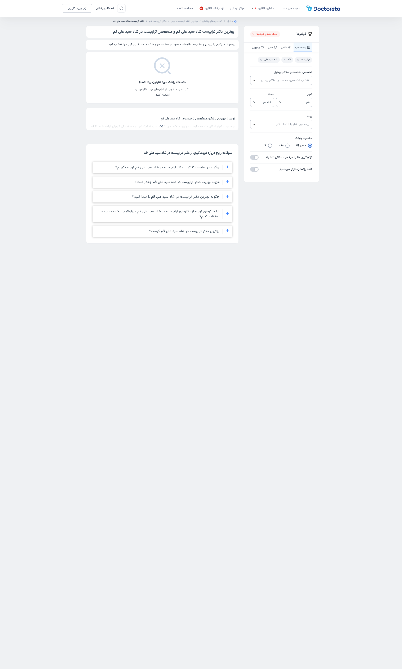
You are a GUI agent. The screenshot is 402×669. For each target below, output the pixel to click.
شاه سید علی (270, 60)
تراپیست (305, 60)
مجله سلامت (185, 8)
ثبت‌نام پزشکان (105, 8)
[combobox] (284, 80)
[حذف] (280, 102)
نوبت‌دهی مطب (290, 8)
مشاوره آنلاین (266, 8)
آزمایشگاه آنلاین (214, 8)
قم (289, 60)
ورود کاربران (75, 8)
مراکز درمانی (237, 8)
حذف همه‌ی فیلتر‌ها (266, 34)
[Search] (121, 8)
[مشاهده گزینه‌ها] (253, 80)
